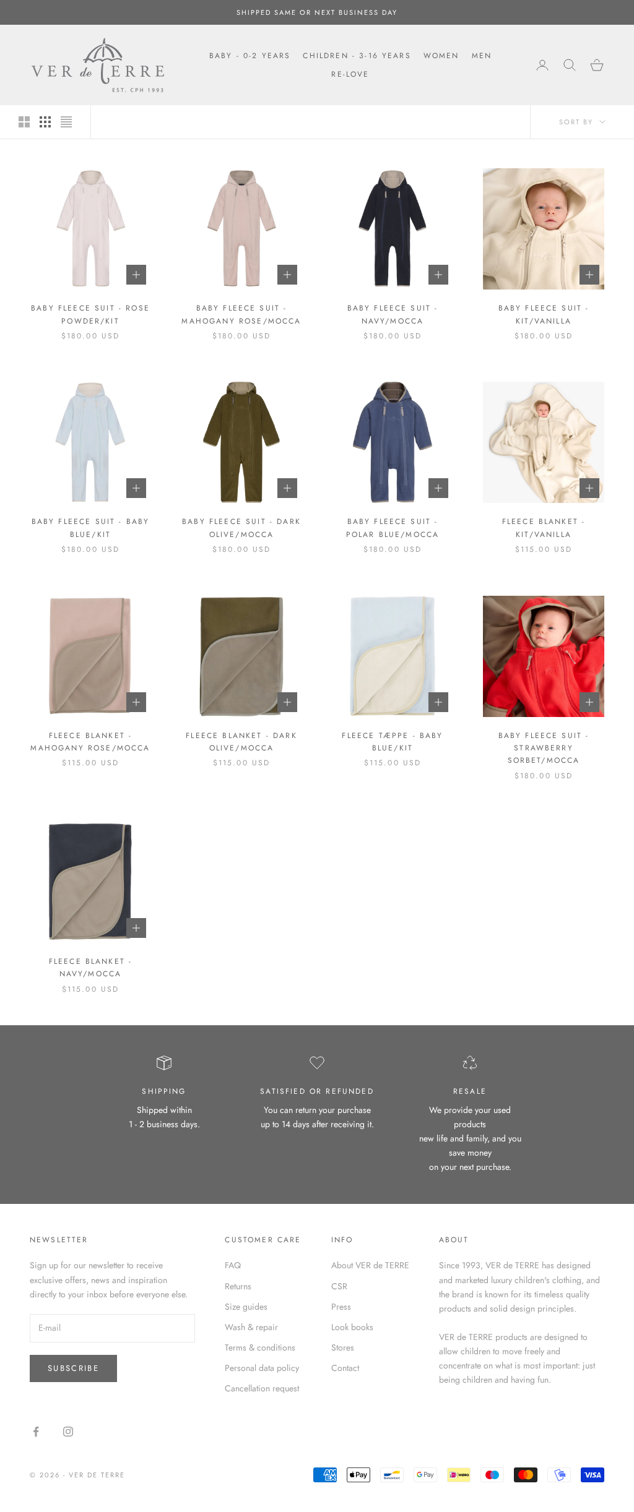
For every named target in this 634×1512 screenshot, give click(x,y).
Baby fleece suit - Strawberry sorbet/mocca (543, 748)
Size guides (246, 1306)
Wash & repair (251, 1327)
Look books (352, 1327)
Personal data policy (262, 1368)
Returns (238, 1286)
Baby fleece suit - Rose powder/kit (90, 314)
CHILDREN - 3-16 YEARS (356, 55)
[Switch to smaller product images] (45, 122)
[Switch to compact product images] (66, 122)
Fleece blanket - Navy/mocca (90, 967)
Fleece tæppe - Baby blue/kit (392, 742)
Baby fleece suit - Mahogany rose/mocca (241, 314)
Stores (342, 1347)
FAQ (233, 1265)
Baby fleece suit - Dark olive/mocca (241, 527)
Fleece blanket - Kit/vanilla (544, 527)
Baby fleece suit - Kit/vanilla (543, 314)
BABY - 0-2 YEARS (250, 55)
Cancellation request (262, 1388)
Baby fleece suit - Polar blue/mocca (393, 527)
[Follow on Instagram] (68, 1431)
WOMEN (441, 55)
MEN (482, 55)
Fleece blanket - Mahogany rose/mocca (90, 742)
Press (341, 1306)
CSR (339, 1286)
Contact (345, 1368)
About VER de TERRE (370, 1265)
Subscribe (73, 1368)
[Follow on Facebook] (36, 1431)
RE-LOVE (350, 74)
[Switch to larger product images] (24, 122)
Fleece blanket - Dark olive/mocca (241, 742)
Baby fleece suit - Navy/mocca (392, 314)
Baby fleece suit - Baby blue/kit (91, 527)
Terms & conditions (260, 1347)
